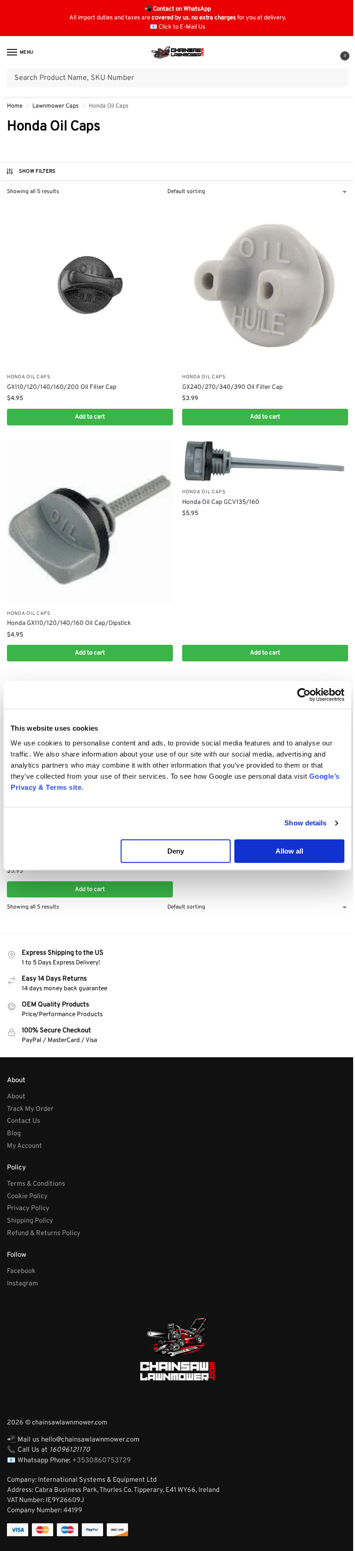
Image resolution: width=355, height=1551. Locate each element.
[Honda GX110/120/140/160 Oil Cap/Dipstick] (90, 522)
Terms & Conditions (36, 1184)
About (16, 1096)
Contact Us (23, 1121)
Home (15, 106)
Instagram (22, 1283)
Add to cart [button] (90, 417)
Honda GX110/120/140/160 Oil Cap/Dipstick (69, 623)
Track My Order (30, 1109)
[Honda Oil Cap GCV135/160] (265, 461)
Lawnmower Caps (55, 106)
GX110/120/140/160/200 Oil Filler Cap (61, 387)
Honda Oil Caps (28, 377)
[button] (337, 53)
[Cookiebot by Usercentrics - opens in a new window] (303, 695)
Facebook (21, 1271)
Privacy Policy (28, 1208)
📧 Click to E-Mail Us (177, 27)
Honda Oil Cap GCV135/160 (220, 502)
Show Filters (37, 171)
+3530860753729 (101, 1460)
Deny (175, 851)
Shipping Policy (30, 1221)
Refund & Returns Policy (43, 1233)
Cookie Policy (27, 1196)
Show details (305, 823)
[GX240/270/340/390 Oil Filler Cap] (265, 286)
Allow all (289, 851)
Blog (14, 1133)
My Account (24, 1146)
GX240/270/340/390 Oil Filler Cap (232, 387)
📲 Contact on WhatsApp (177, 9)
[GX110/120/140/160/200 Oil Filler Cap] (90, 286)
